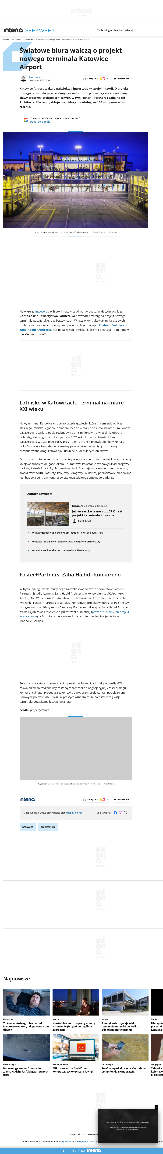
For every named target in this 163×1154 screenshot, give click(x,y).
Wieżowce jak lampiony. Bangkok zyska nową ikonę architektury (66, 541)
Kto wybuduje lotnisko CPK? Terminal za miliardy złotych (62, 550)
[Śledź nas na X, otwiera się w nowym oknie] (125, 813)
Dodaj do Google (55, 121)
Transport (28, 39)
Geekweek (16, 39)
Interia (6, 39)
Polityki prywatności (86, 1141)
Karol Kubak (35, 77)
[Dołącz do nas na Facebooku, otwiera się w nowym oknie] (115, 813)
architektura (48, 827)
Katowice (27, 827)
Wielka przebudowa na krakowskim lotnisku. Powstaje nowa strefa (67, 532)
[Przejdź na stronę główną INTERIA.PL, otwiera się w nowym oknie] (13, 30)
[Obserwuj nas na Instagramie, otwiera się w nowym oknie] (120, 813)
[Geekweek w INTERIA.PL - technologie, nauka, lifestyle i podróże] (40, 30)
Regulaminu (66, 1141)
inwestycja (42, 311)
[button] (104, 30)
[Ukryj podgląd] (156, 1107)
